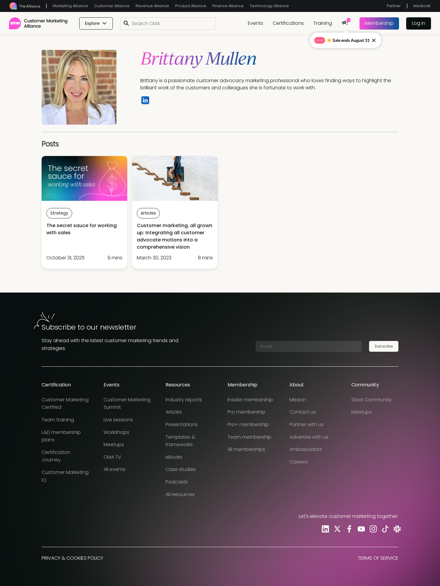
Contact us (302, 411)
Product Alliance (190, 5)
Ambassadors (305, 449)
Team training (58, 419)
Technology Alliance (269, 5)
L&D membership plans (61, 436)
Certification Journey (56, 456)
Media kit (421, 5)
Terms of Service (378, 558)
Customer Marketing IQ (65, 476)
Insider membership (250, 399)
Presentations (182, 424)
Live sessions (118, 419)
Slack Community (371, 399)
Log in (418, 23)
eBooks (174, 457)
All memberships (246, 449)
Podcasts (177, 481)
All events (114, 469)
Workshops (116, 432)
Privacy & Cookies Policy (72, 558)
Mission (297, 399)
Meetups (114, 444)
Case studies (181, 469)
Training (322, 23)
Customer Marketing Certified (65, 403)
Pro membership (246, 411)
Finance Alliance (228, 5)
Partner (394, 5)
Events (255, 23)
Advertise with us (308, 437)
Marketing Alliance (70, 5)
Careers (298, 461)
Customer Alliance (112, 5)
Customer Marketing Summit (127, 403)
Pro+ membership (248, 424)
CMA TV (112, 457)
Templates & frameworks (180, 441)
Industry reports (184, 399)
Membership (379, 23)
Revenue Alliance (152, 5)
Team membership (249, 437)
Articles (174, 411)
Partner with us (306, 424)
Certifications (288, 23)
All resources (180, 494)
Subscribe (383, 346)
